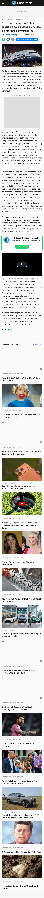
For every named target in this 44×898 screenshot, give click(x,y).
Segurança (18, 19)
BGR (10, 329)
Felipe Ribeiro (10, 35)
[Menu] (3, 3)
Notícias (10, 19)
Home (3, 19)
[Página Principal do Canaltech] (22, 4)
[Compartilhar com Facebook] (8, 39)
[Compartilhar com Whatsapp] (3, 39)
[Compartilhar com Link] (13, 39)
